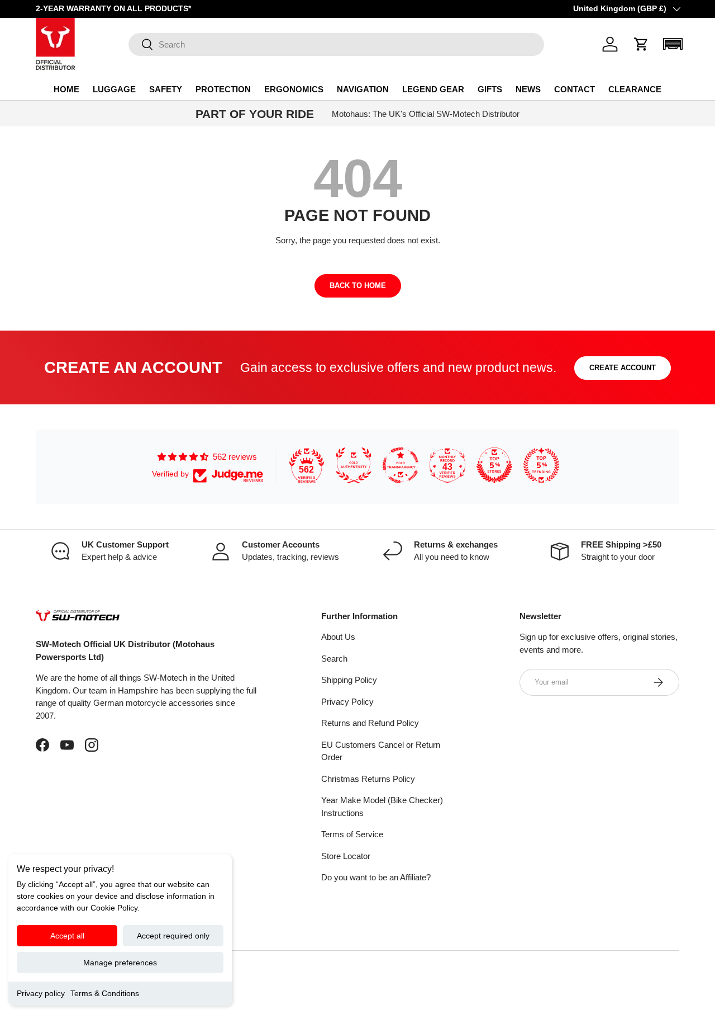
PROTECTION (223, 89)
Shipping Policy (349, 680)
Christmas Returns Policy (368, 779)
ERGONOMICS (293, 89)
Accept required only (173, 935)
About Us (338, 637)
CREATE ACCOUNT (622, 368)
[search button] (141, 45)
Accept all (67, 935)
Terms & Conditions (104, 993)
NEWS (528, 89)
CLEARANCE (634, 89)
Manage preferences (120, 962)
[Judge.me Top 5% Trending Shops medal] (541, 465)
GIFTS (490, 89)
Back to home (358, 285)
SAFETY (165, 89)
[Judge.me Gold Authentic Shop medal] (353, 465)
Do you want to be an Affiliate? (376, 877)
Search (334, 658)
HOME (66, 89)
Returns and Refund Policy (370, 723)
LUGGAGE (114, 89)
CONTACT (574, 89)
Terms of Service (352, 834)
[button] (641, 44)
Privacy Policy (347, 701)
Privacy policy (41, 993)
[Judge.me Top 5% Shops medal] (494, 465)
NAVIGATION (363, 89)
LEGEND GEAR (433, 89)
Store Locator (345, 856)
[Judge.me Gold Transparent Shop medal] (400, 465)
